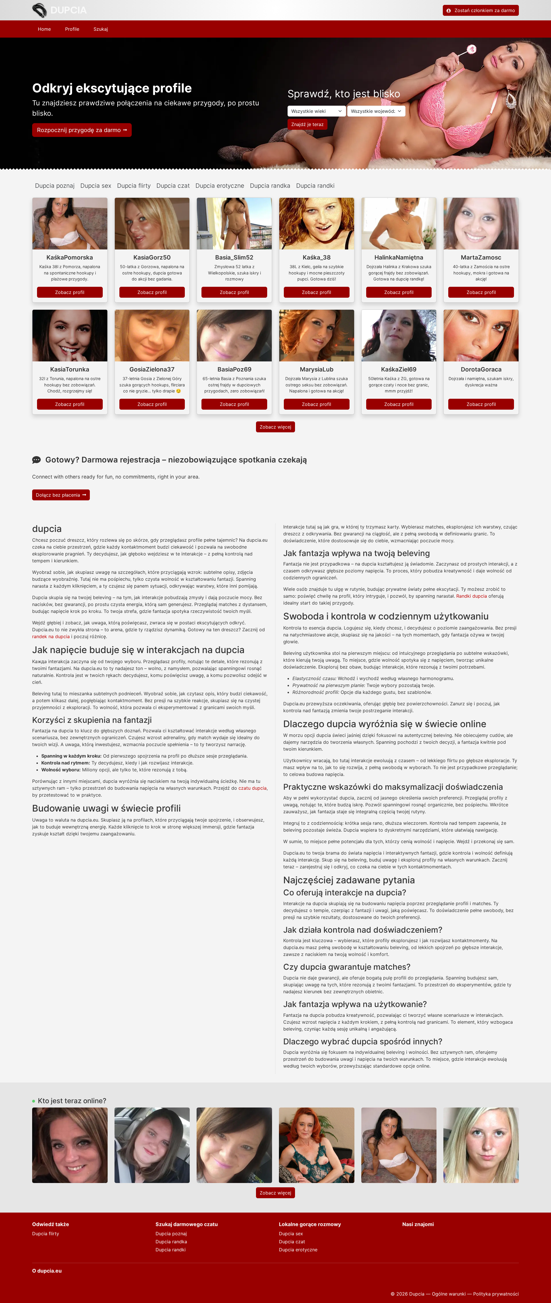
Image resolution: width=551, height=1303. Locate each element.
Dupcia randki (315, 185)
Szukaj (101, 29)
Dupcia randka (270, 185)
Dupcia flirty (134, 185)
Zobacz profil (69, 292)
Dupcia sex (95, 185)
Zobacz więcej (275, 427)
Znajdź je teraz (307, 124)
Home (44, 29)
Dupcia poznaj (55, 185)
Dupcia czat (173, 185)
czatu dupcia (252, 788)
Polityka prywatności (496, 1294)
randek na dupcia (51, 636)
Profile (72, 29)
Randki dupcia (471, 596)
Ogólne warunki (449, 1294)
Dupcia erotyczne (219, 185)
